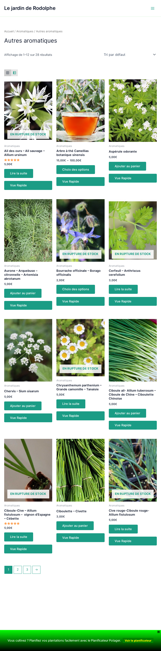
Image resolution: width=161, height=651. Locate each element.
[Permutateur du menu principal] (152, 8)
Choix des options (75, 169)
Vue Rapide (18, 185)
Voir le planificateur (138, 640)
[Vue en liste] (14, 72)
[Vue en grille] (7, 72)
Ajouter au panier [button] (127, 166)
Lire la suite (18, 173)
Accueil (9, 31)
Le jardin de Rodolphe (30, 8)
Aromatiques (24, 31)
